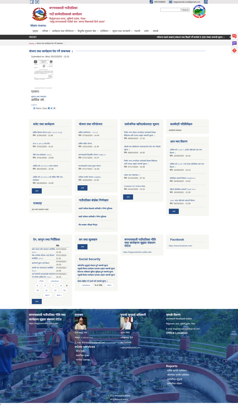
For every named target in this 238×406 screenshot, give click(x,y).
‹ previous (54, 281)
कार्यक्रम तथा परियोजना (63, 31)
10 (37, 290)
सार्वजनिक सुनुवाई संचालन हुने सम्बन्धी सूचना (93, 265)
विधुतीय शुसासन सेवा (87, 31)
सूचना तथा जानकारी (121, 31)
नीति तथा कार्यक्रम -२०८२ (42, 155)
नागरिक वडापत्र (83, 360)
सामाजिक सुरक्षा (82, 355)
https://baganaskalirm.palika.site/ (137, 252)
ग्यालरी (137, 31)
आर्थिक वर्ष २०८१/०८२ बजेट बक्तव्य (45, 166)
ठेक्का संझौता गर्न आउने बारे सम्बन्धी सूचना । (93, 281)
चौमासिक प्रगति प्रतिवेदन (178, 375)
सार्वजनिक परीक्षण (174, 383)
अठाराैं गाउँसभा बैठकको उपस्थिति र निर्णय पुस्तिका (95, 208)
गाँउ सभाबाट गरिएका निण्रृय (88, 225)
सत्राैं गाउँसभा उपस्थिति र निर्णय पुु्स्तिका (92, 216)
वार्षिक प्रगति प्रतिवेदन (177, 370)
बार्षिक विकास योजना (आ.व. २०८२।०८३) (47, 132)
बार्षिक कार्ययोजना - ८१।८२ (88, 132)
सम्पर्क (155, 31)
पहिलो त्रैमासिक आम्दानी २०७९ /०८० (183, 189)
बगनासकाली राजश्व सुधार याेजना (90, 166)
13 (64, 290)
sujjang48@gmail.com (130, 347)
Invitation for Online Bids (134, 186)
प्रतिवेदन (104, 31)
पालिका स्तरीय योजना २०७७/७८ (90, 177)
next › (47, 295)
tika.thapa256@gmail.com (93, 342)
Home (31, 43)
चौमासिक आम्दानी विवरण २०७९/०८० (182, 178)
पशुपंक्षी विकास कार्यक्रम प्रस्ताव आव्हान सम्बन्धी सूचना (96, 268)
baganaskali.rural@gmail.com (186, 329)
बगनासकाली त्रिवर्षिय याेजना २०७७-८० (92, 155)
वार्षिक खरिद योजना (85, 143)
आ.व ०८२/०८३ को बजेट (41, 143)
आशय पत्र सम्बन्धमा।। (132, 175)
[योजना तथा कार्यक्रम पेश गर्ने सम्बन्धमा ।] (43, 74)
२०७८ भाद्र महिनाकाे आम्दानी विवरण (182, 200)
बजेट (146, 31)
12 (55, 290)
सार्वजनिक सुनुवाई (174, 379)
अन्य (36, 191)
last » (59, 295)
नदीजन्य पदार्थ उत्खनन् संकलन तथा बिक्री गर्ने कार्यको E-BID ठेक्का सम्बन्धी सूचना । (180, 37)
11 (46, 290)
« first (41, 281)
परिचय (45, 31)
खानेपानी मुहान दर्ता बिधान (40, 263)
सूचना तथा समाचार (38, 96)
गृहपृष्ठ (35, 31)
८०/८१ (34, 105)
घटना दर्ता (80, 351)
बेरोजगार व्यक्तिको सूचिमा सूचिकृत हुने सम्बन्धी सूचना (95, 272)
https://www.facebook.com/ (180, 246)
